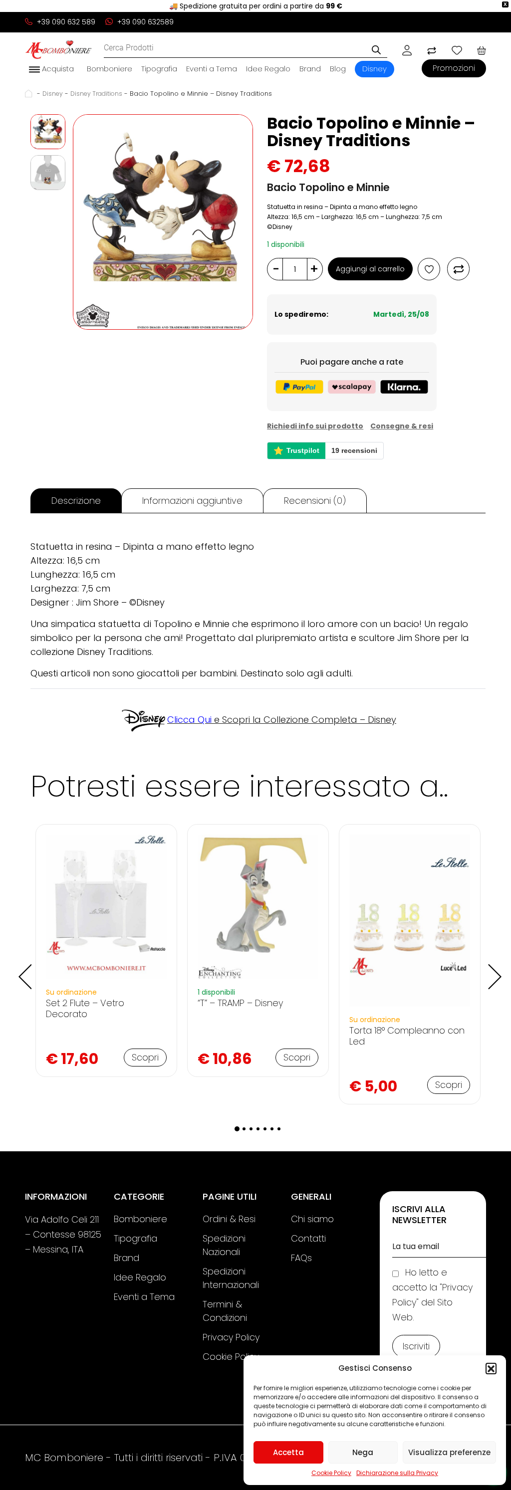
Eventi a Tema (211, 68)
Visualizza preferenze (449, 1452)
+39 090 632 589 (65, 22)
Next (493, 969)
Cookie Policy (331, 1473)
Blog (338, 68)
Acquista (57, 68)
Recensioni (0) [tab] (315, 500)
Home (30, 93)
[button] (491, 1368)
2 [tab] (244, 1128)
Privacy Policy (231, 1337)
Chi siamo (312, 1219)
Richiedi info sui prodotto (315, 426)
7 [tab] (278, 1128)
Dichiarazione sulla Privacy (397, 1473)
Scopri (145, 1057)
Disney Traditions (96, 93)
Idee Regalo (268, 68)
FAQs (301, 1258)
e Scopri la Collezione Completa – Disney (281, 719)
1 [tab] (237, 1128)
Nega (362, 1452)
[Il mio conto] (407, 50)
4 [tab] (257, 1128)
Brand (310, 68)
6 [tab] (271, 1128)
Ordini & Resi (229, 1219)
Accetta (288, 1452)
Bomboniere (109, 68)
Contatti (308, 1238)
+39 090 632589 (144, 22)
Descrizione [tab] (76, 500)
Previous (23, 969)
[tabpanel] (106, 950)
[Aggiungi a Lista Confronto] (458, 268)
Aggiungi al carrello (370, 269)
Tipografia (159, 68)
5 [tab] (264, 1128)
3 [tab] (251, 1128)
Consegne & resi (401, 426)
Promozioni (454, 68)
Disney (374, 68)
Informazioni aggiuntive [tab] (192, 500)
